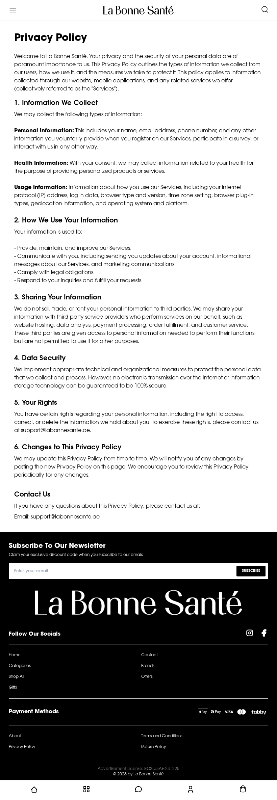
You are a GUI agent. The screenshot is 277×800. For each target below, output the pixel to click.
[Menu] (13, 10)
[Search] (265, 10)
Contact (149, 655)
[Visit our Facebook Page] (263, 634)
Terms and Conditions (161, 736)
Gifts (13, 688)
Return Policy (153, 747)
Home (15, 655)
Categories (20, 666)
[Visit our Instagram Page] (249, 634)
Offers (147, 677)
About (15, 736)
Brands (147, 666)
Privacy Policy (22, 747)
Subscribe (251, 571)
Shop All (16, 677)
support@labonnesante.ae (65, 517)
